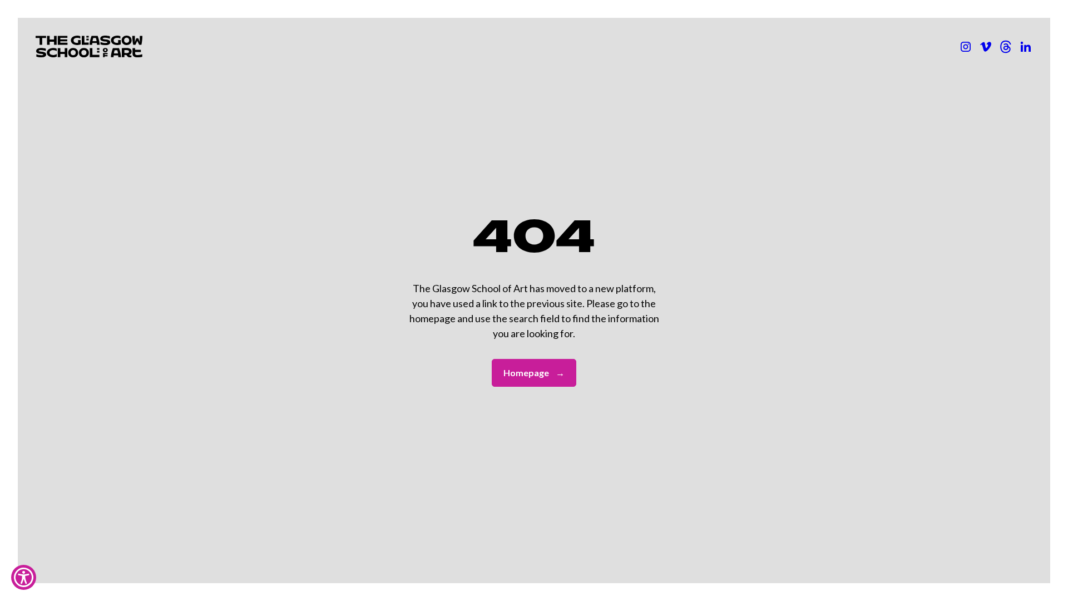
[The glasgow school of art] (1025, 46)
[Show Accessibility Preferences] (23, 577)
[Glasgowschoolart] (965, 46)
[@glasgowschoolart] (1005, 46)
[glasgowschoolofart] (985, 46)
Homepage (534, 372)
